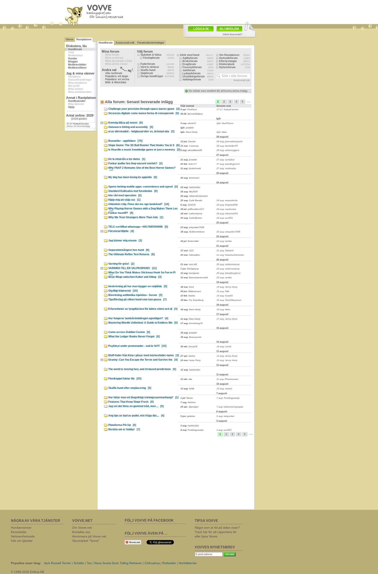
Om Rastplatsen (229, 55)
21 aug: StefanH (225, 250)
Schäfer (79, 563)
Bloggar (73, 61)
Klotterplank (226, 64)
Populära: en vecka (117, 79)
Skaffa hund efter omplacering (129, 388)
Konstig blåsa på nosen (125, 122)
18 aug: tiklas (223, 309)
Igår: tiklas (222, 132)
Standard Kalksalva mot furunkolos (133, 191)
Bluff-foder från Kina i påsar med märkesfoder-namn (143, 355)
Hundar (72, 58)
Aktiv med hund (189, 55)
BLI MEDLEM (229, 28)
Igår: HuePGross (225, 123)
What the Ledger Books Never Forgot (134, 336)
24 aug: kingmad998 (227, 205)
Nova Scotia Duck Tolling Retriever (118, 563)
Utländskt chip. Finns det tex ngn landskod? (138, 204)
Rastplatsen (83, 39)
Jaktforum (188, 70)
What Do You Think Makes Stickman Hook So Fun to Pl (141, 273)
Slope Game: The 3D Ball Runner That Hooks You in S (144, 145)
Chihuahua (152, 563)
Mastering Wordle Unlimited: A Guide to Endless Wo (143, 322)
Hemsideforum (228, 58)
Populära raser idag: (26, 563)
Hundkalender (77, 101)
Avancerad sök (125, 42)
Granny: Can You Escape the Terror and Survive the (143, 359)
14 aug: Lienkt (224, 346)
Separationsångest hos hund (128, 250)
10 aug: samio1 (224, 388)
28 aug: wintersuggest (228, 150)
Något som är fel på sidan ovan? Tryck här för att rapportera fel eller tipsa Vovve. (217, 532)
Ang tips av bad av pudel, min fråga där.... (136, 415)
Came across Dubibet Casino (129, 332)
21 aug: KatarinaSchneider (230, 255)
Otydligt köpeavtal (123, 290)
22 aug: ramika (224, 241)
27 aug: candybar (225, 159)
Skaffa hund (147, 70)
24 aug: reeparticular (227, 200)
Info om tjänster (22, 540)
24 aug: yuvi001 (225, 218)
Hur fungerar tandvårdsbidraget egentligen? (138, 318)
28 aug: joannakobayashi (229, 141)
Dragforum (189, 64)
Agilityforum (190, 58)
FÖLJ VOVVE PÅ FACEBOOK (149, 520)
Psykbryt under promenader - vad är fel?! (137, 345)
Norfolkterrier (188, 563)
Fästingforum (151, 57)
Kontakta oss (81, 532)
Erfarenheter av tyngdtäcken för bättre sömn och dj (142, 308)
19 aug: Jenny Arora (227, 287)
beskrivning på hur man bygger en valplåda (137, 286)
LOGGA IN (200, 28)
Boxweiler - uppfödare (125, 140)
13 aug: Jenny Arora (227, 356)
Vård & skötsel (149, 67)
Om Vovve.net (82, 527)
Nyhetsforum (227, 67)
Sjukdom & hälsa (150, 54)
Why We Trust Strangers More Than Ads (135, 217)
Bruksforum (190, 61)
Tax (89, 563)
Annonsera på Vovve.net (89, 536)
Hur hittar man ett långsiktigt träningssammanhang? (143, 397)
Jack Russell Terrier (57, 563)
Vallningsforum (191, 79)
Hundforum (75, 49)
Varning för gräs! (121, 263)
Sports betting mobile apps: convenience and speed (143, 186)
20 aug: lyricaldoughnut (228, 273)
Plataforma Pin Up (122, 425)
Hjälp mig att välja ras (124, 199)
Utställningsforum (193, 76)
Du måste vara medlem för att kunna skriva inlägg (218, 90)
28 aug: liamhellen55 (227, 146)
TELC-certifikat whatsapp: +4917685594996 (138, 226)
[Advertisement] (214, 11)
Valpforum (146, 73)
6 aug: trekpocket (225, 416)
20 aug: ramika (224, 277)
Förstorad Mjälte (121, 231)
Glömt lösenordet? (232, 34)
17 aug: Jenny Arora (227, 319)
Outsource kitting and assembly (130, 127)
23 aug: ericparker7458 (228, 231)
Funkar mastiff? (120, 212)
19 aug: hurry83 (225, 295)
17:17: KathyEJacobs (227, 109)
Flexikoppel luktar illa (124, 378)
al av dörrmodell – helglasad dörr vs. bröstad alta (141, 131)
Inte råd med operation (125, 195)
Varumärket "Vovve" (86, 540)
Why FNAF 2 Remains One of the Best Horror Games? (141, 168)
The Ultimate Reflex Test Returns (131, 254)
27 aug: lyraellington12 (228, 164)
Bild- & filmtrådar (115, 82)
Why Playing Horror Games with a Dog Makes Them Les (143, 209)
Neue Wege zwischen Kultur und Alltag (134, 276)
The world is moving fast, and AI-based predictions (142, 369)
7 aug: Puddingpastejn (228, 398)
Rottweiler (169, 563)
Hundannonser (21, 527)
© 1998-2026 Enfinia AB (27, 572)
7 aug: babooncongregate (230, 407)
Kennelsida (18, 532)
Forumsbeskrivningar (150, 42)
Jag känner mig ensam (125, 240)
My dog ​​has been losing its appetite (132, 177)
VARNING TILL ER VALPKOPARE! (132, 268)
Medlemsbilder (77, 64)
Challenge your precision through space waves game (144, 108)
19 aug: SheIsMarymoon (229, 300)
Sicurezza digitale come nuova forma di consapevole (143, 113)
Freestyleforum (192, 67)
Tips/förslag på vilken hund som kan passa (137, 299)
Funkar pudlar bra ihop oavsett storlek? (135, 163)
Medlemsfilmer (77, 67)
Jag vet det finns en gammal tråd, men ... (136, 406)
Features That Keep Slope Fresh (131, 401)
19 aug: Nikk (223, 291)
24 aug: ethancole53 (227, 213)
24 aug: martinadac (226, 209)
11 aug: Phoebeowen (227, 379)
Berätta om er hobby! (124, 429)
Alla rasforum (113, 73)
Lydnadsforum (191, 73)
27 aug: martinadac (226, 168)
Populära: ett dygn (116, 76)
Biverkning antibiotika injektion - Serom (135, 295)
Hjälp (71, 107)
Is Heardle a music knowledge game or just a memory (144, 149)
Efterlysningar (228, 61)
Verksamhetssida (23, 536)
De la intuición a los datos (126, 159)
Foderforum (147, 64)
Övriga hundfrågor (151, 76)
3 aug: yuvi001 (224, 430)
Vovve (70, 39)
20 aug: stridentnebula (228, 264)
